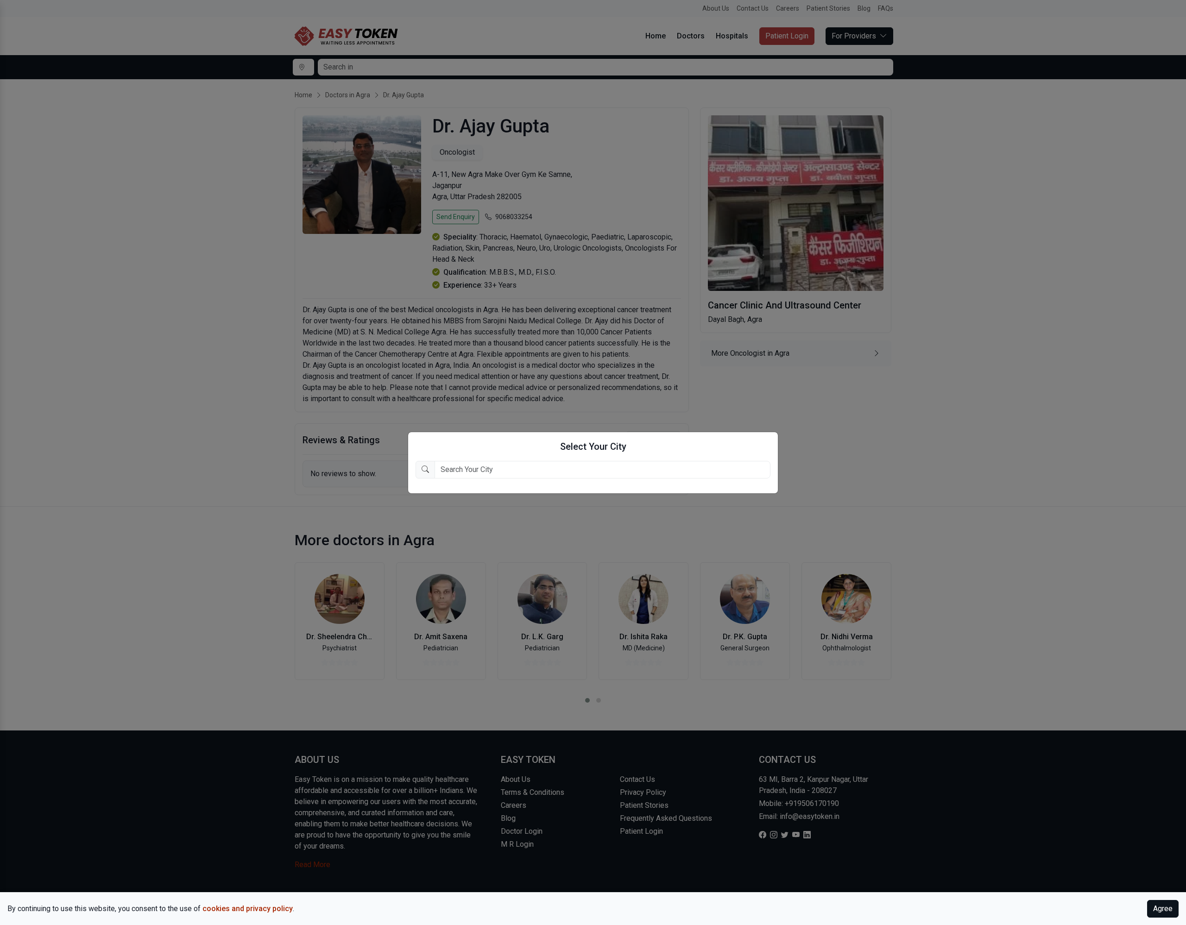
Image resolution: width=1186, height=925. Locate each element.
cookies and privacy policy (247, 908)
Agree (1163, 908)
